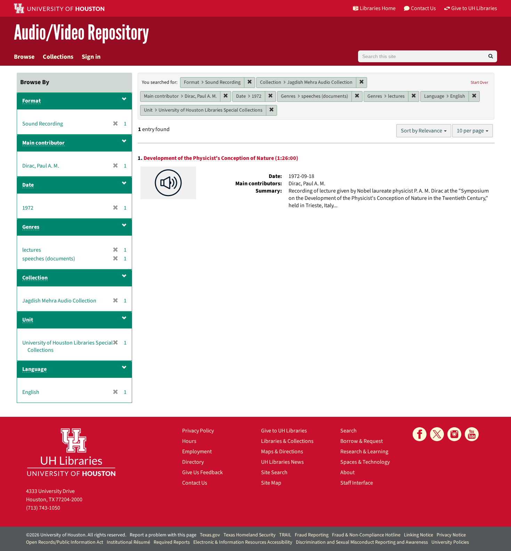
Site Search (274, 472)
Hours (189, 441)
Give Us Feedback (202, 472)
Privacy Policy (198, 431)
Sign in (91, 56)
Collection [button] (35, 278)
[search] (490, 56)
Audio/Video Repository (81, 33)
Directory (193, 462)
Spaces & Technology (365, 462)
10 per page (471, 131)
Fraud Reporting (311, 535)
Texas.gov (210, 535)
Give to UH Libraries (284, 431)
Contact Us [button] (423, 8)
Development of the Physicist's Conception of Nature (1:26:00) (221, 158)
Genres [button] (30, 227)
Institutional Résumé (128, 542)
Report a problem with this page (163, 535)
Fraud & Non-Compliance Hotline (366, 535)
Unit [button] (27, 320)
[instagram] (454, 434)
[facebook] (420, 434)
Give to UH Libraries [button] (474, 8)
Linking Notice (418, 535)
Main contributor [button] (43, 143)
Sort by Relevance (422, 131)
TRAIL (285, 535)
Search (348, 431)
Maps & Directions (282, 451)
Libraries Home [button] (378, 8)
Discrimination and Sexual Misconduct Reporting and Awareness (362, 542)
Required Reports (172, 542)
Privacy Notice (451, 535)
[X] (437, 434)
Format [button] (31, 101)
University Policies (450, 542)
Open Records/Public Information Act (64, 542)
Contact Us (194, 483)
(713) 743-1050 (43, 508)
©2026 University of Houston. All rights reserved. (76, 535)
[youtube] (472, 434)
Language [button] (34, 369)
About (347, 472)
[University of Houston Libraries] (71, 452)
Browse (24, 56)
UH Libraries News (282, 462)
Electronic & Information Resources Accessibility (242, 542)
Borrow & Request (361, 441)
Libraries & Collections (287, 441)
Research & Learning (364, 451)
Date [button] (28, 185)
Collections (58, 56)
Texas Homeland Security (250, 535)
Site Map (271, 483)
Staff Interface (356, 483)
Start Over (479, 83)
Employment (197, 451)
